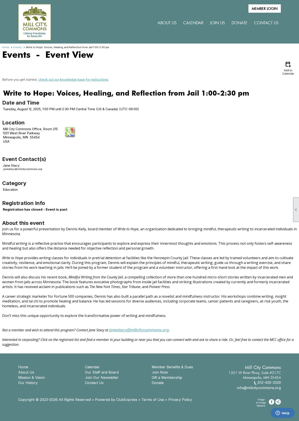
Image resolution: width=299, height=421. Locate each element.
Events (17, 47)
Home (5, 47)
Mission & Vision (31, 377)
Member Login (265, 8)
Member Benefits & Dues (172, 367)
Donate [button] (240, 22)
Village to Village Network (261, 402)
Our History (28, 383)
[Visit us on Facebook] (271, 402)
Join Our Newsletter (102, 377)
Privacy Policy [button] (180, 399)
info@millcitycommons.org (259, 388)
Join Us (217, 22)
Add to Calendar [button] (288, 68)
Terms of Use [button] (152, 399)
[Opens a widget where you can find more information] (283, 413)
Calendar (193, 22)
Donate (158, 383)
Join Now (160, 372)
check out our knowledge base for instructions (73, 79)
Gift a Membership (167, 377)
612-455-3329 (269, 382)
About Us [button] (167, 22)
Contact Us (266, 22)
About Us (26, 372)
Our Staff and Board (102, 372)
